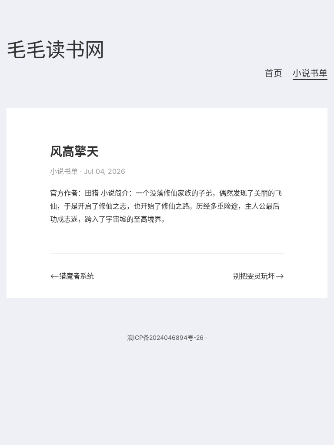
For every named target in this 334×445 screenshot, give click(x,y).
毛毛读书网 (55, 50)
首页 (273, 73)
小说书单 (310, 73)
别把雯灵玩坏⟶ (258, 276)
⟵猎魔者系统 (72, 276)
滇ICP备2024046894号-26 (165, 337)
